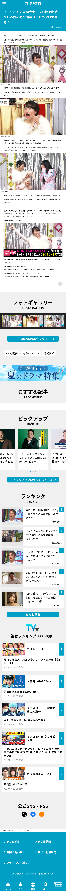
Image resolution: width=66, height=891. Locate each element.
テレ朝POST (33, 3)
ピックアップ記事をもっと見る (33, 480)
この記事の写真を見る (33, 339)
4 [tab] (35, 471)
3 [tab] (33, 471)
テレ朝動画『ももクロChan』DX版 (16, 266)
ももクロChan (31, 353)
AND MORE (11, 830)
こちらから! (18, 221)
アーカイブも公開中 (43, 276)
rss (41, 814)
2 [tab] (32, 471)
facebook (33, 814)
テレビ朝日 (13, 841)
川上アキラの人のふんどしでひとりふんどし (27, 273)
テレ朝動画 (11, 353)
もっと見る (33, 614)
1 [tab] (30, 471)
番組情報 (49, 353)
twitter (24, 814)
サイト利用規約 (47, 852)
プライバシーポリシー (19, 863)
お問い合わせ (14, 852)
